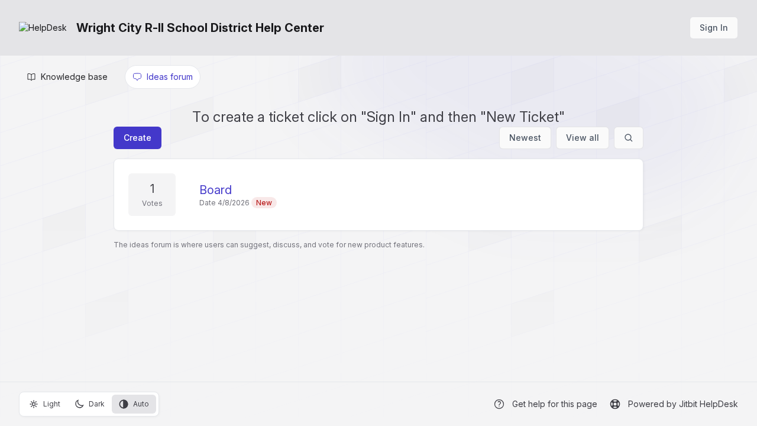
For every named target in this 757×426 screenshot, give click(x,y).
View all (582, 138)
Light (51, 403)
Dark (97, 403)
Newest (525, 138)
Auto (141, 403)
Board (215, 190)
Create (137, 138)
